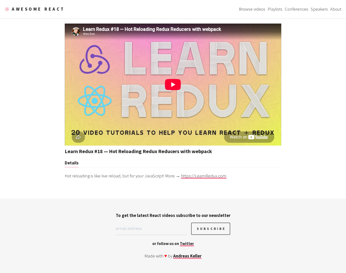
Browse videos (252, 9)
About (335, 9)
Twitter (187, 243)
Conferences (296, 9)
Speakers (319, 9)
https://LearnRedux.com (203, 176)
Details (72, 163)
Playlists (275, 9)
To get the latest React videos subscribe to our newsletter (173, 215)
